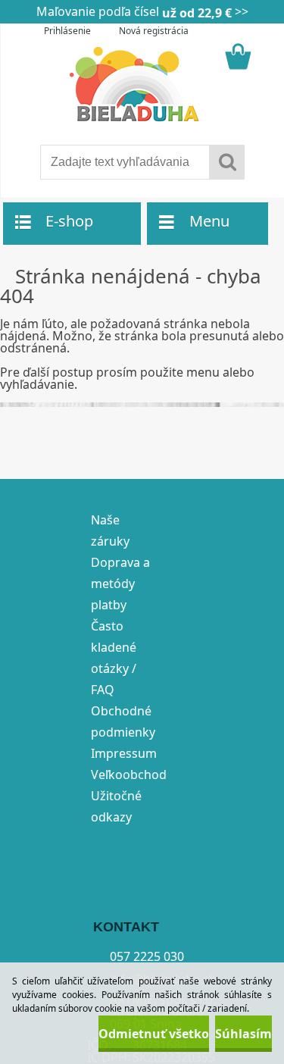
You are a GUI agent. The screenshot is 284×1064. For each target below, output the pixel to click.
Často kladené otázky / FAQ (113, 658)
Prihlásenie (67, 30)
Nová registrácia (154, 30)
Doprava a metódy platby (120, 583)
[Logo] (142, 85)
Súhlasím (243, 1033)
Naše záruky (110, 530)
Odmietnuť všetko (153, 1033)
